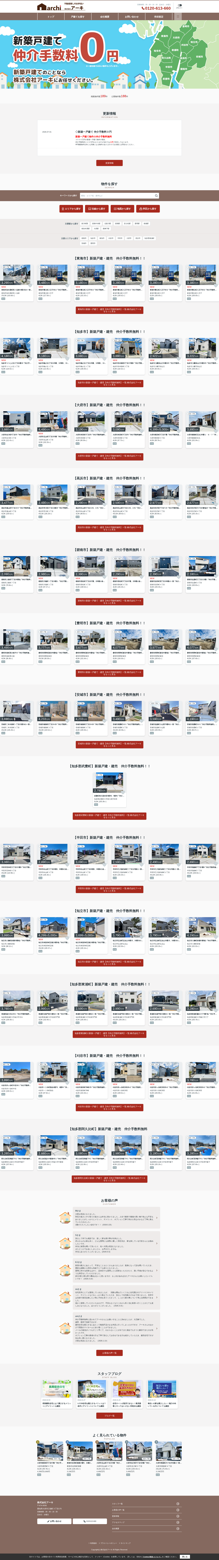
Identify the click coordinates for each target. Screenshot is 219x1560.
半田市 (119, 238)
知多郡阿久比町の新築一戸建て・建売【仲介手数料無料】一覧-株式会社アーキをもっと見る (109, 1179)
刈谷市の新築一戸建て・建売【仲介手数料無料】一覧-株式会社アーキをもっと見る (109, 1107)
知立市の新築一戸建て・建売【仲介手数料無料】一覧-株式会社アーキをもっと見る (109, 963)
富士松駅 (127, 223)
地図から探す (124, 208)
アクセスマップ (118, 1522)
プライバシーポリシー (109, 1543)
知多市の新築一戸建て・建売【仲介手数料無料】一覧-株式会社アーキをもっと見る (109, 383)
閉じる (185, 1557)
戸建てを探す (78, 16)
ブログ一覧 (109, 1416)
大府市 (128, 238)
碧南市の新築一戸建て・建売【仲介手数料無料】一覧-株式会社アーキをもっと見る (109, 602)
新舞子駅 (106, 229)
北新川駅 (107, 223)
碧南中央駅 (96, 223)
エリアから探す (73, 208)
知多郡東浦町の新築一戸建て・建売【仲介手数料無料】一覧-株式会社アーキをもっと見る (109, 1034)
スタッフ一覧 (117, 1504)
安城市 (83, 243)
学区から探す (150, 208)
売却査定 (158, 16)
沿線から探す (98, 208)
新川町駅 (84, 223)
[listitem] (53, 283)
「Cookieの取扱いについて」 (152, 1557)
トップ (50, 16)
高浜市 (137, 238)
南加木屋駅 (85, 229)
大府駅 (96, 229)
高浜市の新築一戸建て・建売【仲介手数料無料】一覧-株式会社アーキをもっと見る (109, 528)
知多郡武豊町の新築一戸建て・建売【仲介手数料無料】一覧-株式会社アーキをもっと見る (109, 816)
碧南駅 (117, 223)
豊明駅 (137, 223)
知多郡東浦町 (149, 238)
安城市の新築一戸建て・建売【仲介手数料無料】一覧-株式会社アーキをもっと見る (109, 745)
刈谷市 (110, 238)
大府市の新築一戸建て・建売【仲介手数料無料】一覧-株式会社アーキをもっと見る (109, 457)
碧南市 (83, 238)
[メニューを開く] (178, 16)
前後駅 (146, 223)
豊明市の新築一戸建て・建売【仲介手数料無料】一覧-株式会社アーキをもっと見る (109, 673)
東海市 (101, 238)
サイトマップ (126, 1543)
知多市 (92, 238)
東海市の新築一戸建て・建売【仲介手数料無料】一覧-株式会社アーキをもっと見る (109, 310)
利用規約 (93, 1543)
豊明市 (92, 243)
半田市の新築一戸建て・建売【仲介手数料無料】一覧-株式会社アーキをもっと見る (109, 889)
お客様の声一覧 (109, 1353)
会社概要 (104, 16)
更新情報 (109, 163)
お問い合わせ (132, 16)
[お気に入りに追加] (30, 286)
